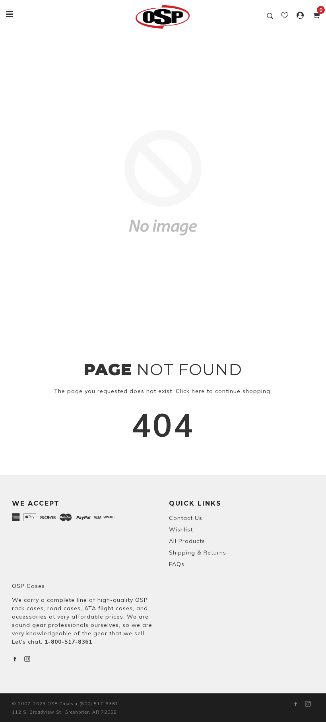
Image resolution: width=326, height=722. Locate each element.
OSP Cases (28, 586)
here (198, 391)
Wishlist (181, 529)
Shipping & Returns (197, 552)
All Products (187, 541)
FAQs (176, 564)
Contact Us (185, 518)
